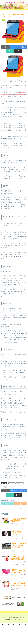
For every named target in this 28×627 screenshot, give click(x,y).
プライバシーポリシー (20, 619)
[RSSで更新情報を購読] (20, 503)
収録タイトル (20, 483)
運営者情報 (7, 619)
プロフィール (14, 622)
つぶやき (5, 483)
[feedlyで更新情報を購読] (7, 503)
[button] (18, 51)
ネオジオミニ (12, 483)
